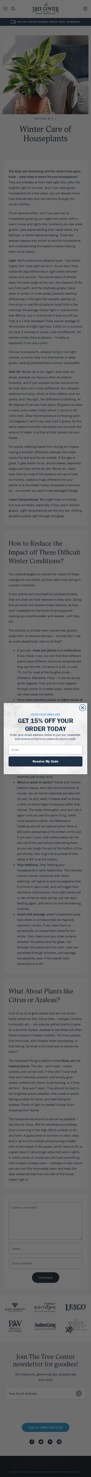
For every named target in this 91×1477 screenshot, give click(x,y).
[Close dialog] (82, 707)
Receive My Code (45, 761)
